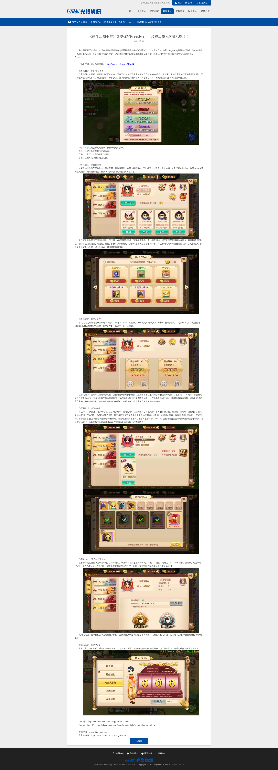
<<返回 (139, 741)
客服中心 (162, 753)
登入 (180, 2)
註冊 (190, 2)
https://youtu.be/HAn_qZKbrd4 (120, 64)
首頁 (85, 22)
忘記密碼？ (204, 2)
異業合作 (148, 753)
